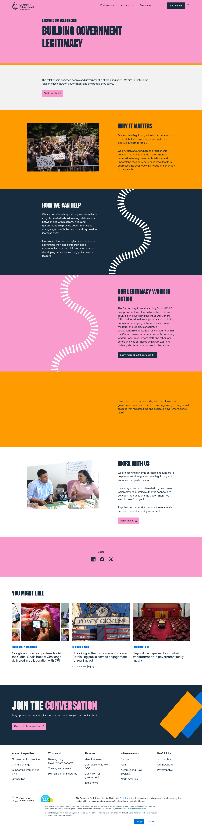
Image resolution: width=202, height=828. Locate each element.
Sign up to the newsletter (27, 726)
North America (129, 779)
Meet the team (93, 759)
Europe (125, 759)
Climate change (21, 764)
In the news (91, 782)
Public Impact (126, 798)
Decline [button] (151, 821)
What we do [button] (106, 5)
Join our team (165, 759)
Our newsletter (166, 764)
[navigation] (23, 6)
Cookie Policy (126, 808)
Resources (145, 5)
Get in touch (176, 5)
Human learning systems (62, 773)
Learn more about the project (135, 355)
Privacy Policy (140, 808)
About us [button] (126, 5)
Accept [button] (139, 821)
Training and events (59, 768)
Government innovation (26, 759)
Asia (123, 764)
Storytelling (18, 779)
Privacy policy (165, 770)
